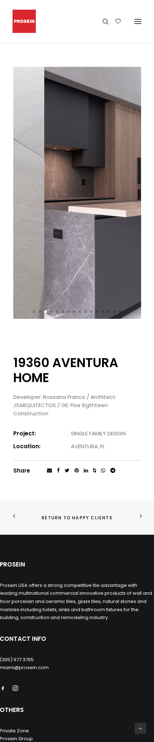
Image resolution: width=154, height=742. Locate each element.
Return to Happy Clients (77, 518)
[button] (34, 311)
